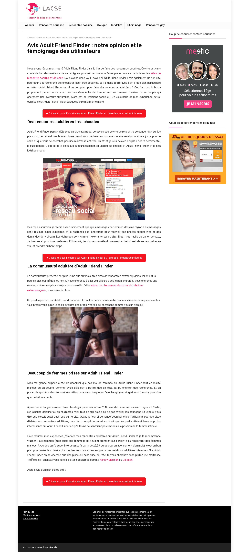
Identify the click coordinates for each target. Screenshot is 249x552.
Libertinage (134, 25)
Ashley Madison (109, 459)
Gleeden (127, 459)
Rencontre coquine (81, 25)
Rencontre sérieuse (51, 25)
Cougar (102, 25)
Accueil (29, 25)
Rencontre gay (155, 25)
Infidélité (116, 25)
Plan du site (28, 512)
